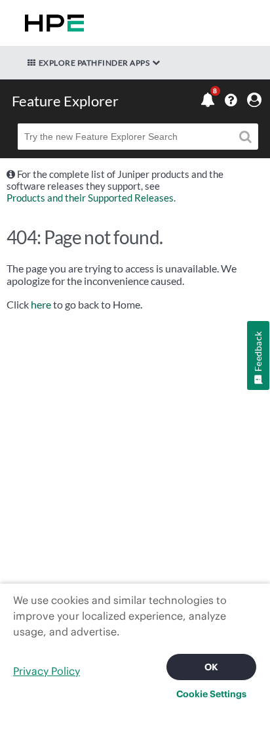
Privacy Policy (46, 671)
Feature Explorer (65, 101)
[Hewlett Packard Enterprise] (52, 23)
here (41, 304)
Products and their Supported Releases (90, 198)
